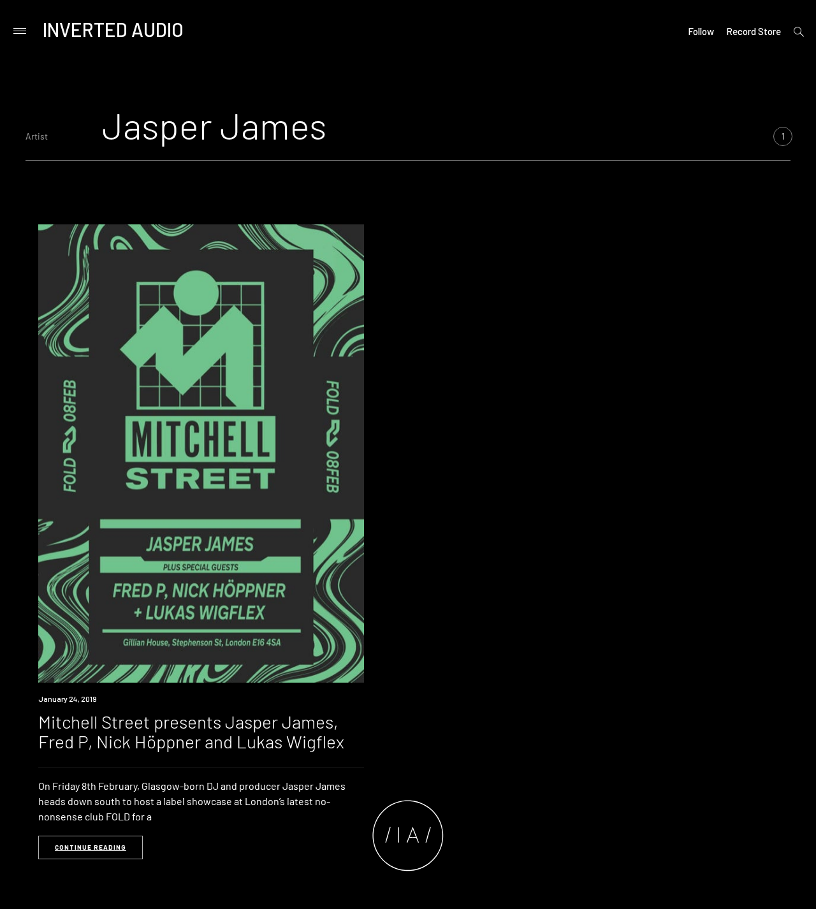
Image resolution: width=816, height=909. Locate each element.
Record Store (753, 31)
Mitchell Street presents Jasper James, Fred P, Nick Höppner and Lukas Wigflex (191, 731)
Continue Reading (90, 847)
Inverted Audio (113, 29)
